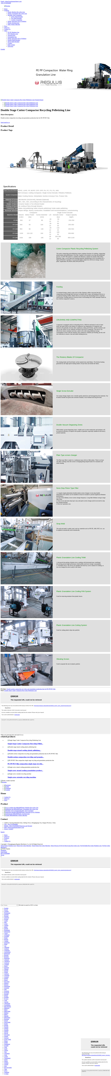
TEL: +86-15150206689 (11, 824)
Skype (2, 855)
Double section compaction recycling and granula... (26, 757)
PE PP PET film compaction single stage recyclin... (25, 764)
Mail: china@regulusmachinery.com (14, 827)
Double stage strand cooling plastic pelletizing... (24, 750)
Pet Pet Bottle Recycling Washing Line (91, 845)
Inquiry (3, 832)
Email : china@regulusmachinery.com (11, 1)
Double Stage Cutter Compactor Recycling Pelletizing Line (20, 690)
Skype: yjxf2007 (8, 829)
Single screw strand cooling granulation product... (25, 770)
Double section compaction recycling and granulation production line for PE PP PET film (31, 689)
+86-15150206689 (6, 3)
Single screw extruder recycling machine (22, 777)
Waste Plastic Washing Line (8, 845)
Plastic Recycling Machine (24, 845)
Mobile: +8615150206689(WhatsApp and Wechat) (18, 826)
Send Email (4, 852)
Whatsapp (3, 850)
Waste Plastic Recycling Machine (41, 845)
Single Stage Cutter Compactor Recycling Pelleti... (25, 744)
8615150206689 (5, 853)
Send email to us (5, 122)
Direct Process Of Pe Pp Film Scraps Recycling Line (65, 845)
